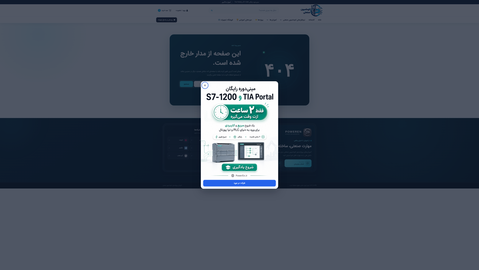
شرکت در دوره (239, 183)
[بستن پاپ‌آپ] (205, 85)
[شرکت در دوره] (239, 129)
